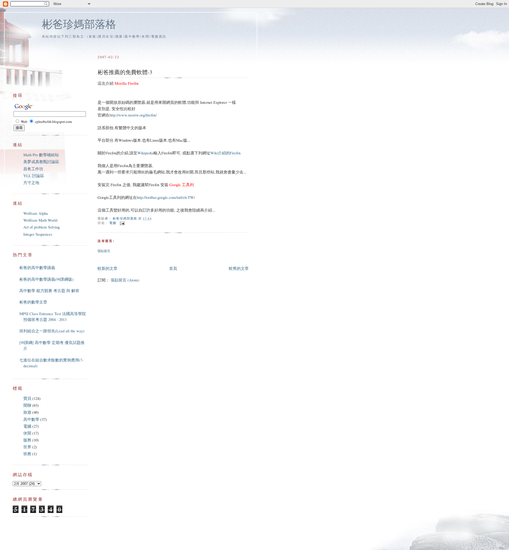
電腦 (112, 223)
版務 (27, 439)
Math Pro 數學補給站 (41, 154)
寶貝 (27, 398)
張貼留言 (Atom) (125, 280)
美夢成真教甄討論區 (41, 161)
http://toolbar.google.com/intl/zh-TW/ (166, 197)
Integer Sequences (37, 234)
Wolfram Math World (40, 220)
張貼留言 (104, 251)
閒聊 (27, 405)
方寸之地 (31, 182)
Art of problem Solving (41, 227)
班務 (27, 453)
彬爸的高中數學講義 (37, 267)
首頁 (173, 268)
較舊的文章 (239, 268)
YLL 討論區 (33, 175)
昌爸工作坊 (33, 168)
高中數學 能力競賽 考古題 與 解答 (49, 290)
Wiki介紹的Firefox (225, 152)
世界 (27, 446)
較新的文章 (107, 268)
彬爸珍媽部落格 (79, 24)
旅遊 (27, 412)
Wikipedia (145, 152)
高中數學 (31, 419)
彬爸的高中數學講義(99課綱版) (46, 279)
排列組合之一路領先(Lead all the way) (51, 330)
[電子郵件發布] (121, 223)
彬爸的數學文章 (33, 302)
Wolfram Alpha (35, 213)
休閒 (27, 433)
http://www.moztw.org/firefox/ (133, 115)
